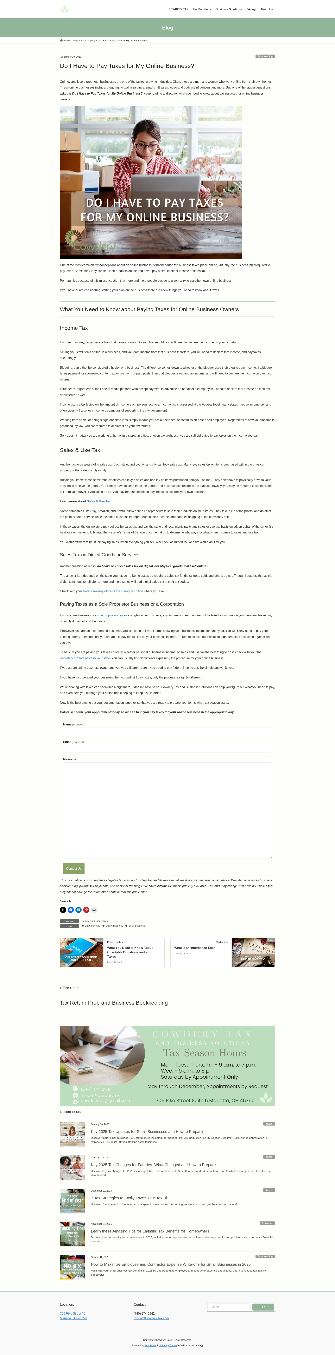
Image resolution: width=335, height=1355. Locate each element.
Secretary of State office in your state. (85, 658)
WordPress (150, 1345)
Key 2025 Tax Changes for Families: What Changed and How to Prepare (153, 1165)
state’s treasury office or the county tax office (113, 591)
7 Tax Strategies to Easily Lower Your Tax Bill (129, 1198)
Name (73, 724)
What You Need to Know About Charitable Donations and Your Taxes (130, 952)
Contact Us (73, 868)
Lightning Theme (168, 1345)
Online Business (114, 925)
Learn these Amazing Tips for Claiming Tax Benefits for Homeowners (150, 1231)
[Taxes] (81, 952)
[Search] (263, 1307)
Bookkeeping (265, 56)
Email (73, 742)
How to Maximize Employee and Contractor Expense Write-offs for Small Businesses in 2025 (171, 1264)
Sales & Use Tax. (99, 501)
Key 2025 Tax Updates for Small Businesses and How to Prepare (147, 1131)
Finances (267, 1223)
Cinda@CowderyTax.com (151, 1318)
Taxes (105, 921)
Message (69, 759)
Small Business (137, 925)
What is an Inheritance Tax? (194, 947)
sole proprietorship (110, 615)
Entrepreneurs (92, 925)
